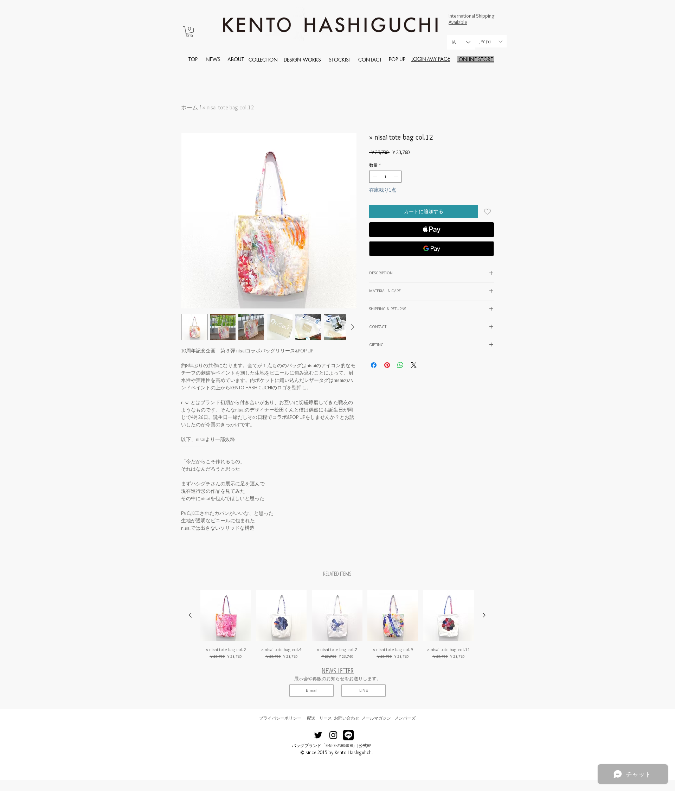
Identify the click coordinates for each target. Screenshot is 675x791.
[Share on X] (414, 365)
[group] (337, 625)
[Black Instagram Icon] (333, 735)
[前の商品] (190, 615)
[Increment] (396, 176)
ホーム (189, 107)
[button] (189, 31)
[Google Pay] (431, 248)
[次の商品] (484, 615)
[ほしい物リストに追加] (487, 211)
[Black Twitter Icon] (318, 735)
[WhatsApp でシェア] (400, 365)
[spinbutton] (385, 176)
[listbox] (491, 41)
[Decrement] (374, 176)
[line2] (348, 735)
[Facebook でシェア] (373, 365)
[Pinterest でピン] (387, 365)
